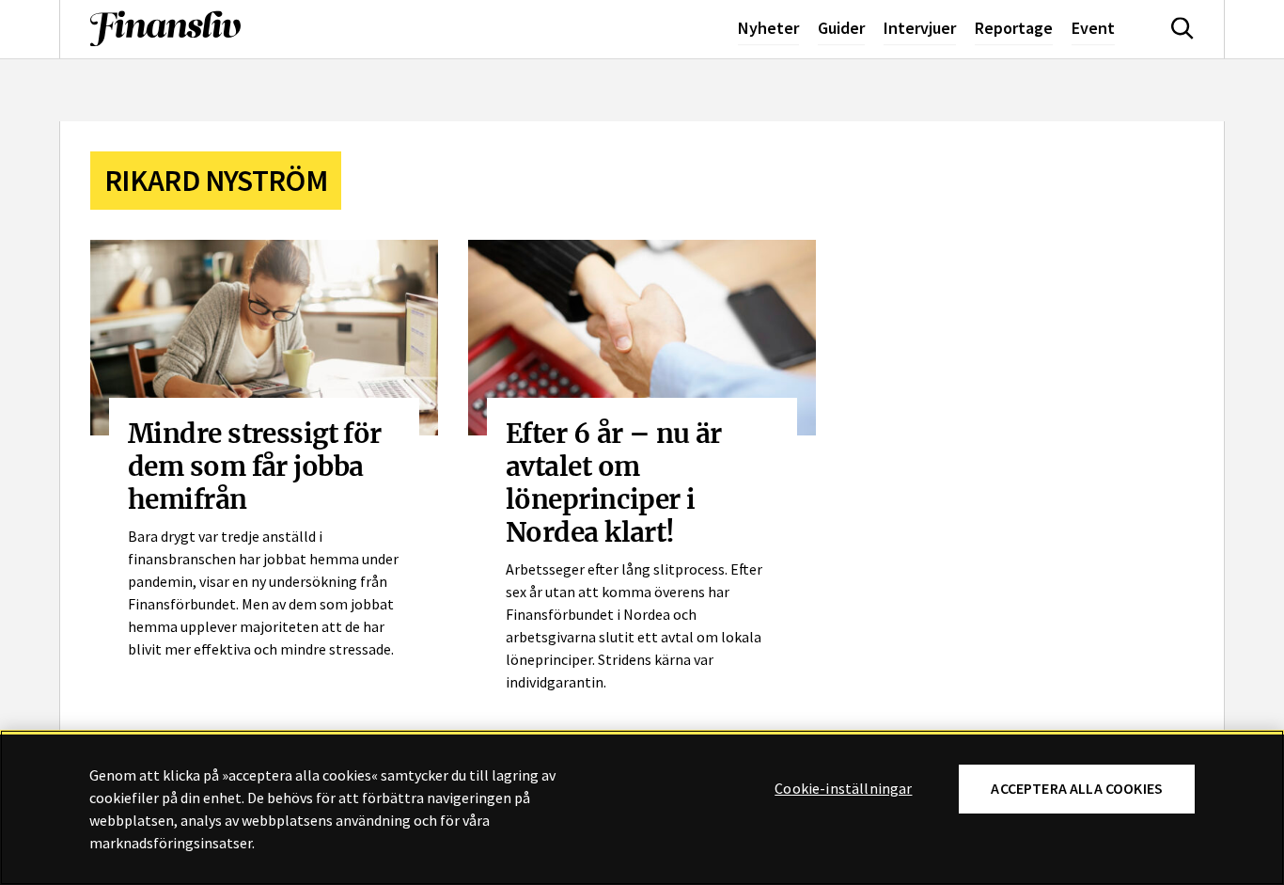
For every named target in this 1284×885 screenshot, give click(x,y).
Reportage (1014, 28)
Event (1093, 28)
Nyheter (768, 28)
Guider (841, 28)
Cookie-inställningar (843, 789)
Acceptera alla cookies (1077, 788)
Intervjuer (920, 28)
